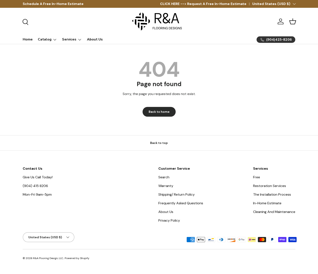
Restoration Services (269, 186)
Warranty (165, 186)
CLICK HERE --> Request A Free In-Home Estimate (203, 4)
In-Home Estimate (267, 203)
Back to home (159, 112)
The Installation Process (272, 194)
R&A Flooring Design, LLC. (48, 258)
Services (69, 39)
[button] (292, 21)
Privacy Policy (169, 220)
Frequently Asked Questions (180, 203)
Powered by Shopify (77, 258)
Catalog (44, 39)
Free (256, 177)
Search (163, 177)
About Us (95, 39)
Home (28, 39)
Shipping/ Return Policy (176, 194)
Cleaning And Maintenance (274, 212)
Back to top (159, 143)
